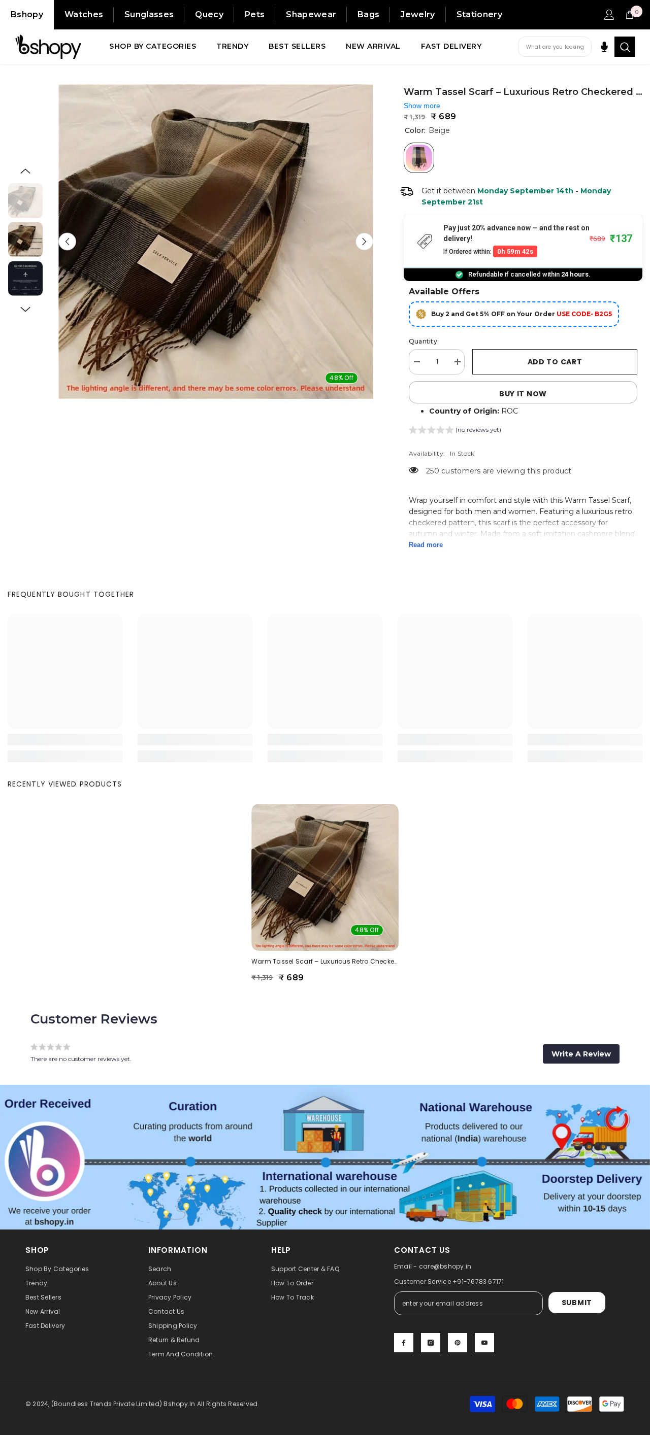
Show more (422, 105)
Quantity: (424, 341)
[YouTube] (484, 1342)
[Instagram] (430, 1342)
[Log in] (609, 15)
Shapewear (311, 14)
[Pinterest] (457, 1342)
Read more (426, 545)
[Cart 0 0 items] (630, 15)
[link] (65, 739)
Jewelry (418, 14)
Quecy (209, 14)
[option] (215, 241)
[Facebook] (403, 1342)
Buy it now (523, 394)
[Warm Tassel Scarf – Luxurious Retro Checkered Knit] (325, 877)
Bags (368, 14)
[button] (67, 242)
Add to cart (555, 362)
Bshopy (27, 14)
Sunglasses (149, 14)
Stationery (479, 14)
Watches (83, 14)
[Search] (624, 47)
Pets (255, 14)
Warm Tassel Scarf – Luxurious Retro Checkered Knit (325, 961)
